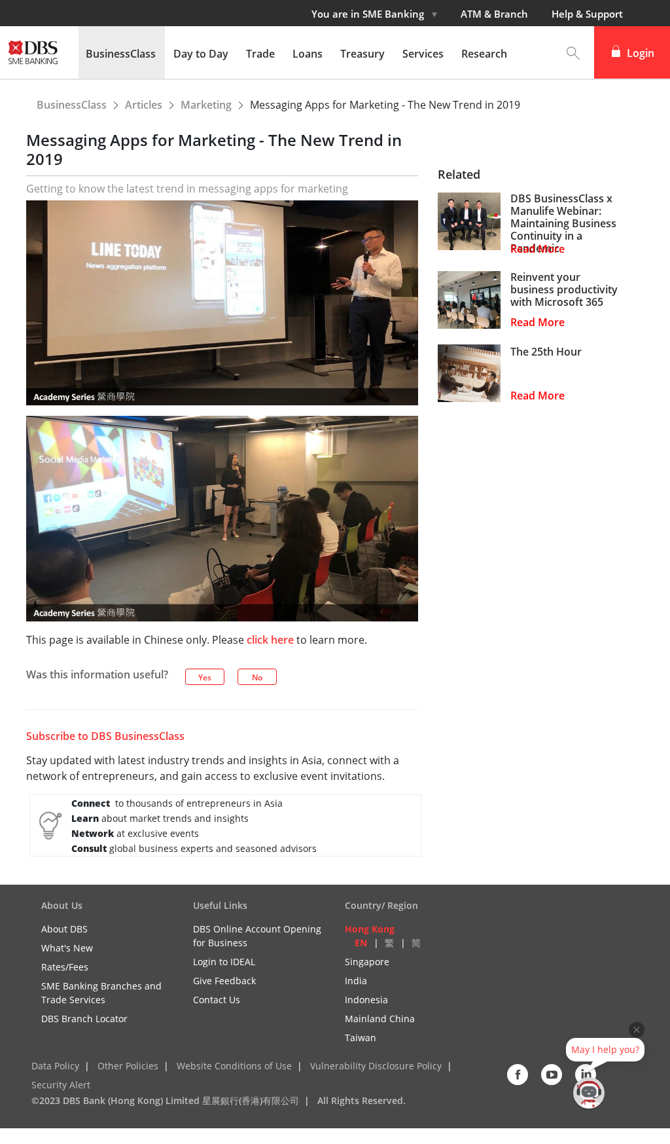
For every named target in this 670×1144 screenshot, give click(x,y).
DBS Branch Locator (84, 1018)
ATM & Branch (494, 13)
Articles (145, 105)
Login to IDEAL (224, 961)
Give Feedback (224, 980)
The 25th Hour (546, 352)
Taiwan (360, 1037)
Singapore (367, 961)
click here (270, 640)
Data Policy (55, 1066)
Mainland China (380, 1018)
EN (361, 942)
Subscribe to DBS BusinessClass (105, 736)
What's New (67, 948)
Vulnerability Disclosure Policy (376, 1066)
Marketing (207, 105)
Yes (204, 677)
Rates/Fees (64, 967)
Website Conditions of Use (234, 1066)
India (356, 980)
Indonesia (366, 999)
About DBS (64, 929)
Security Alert (60, 1085)
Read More (537, 249)
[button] (573, 52)
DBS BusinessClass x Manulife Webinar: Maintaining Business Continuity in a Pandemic (563, 224)
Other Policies (127, 1066)
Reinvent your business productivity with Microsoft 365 (564, 290)
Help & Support (587, 13)
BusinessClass (73, 105)
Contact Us (216, 999)
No (257, 677)
